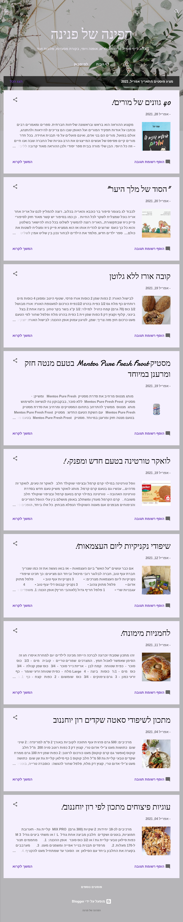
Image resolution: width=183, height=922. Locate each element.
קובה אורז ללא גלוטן (140, 276)
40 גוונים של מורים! (140, 102)
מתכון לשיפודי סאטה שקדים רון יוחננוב (112, 720)
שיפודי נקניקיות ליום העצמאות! (122, 546)
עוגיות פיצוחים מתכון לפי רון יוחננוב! (115, 807)
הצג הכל (16, 81)
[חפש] (176, 12)
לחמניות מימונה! (145, 633)
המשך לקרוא (22, 162)
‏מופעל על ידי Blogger (89, 901)
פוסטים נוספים (91, 887)
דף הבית (102, 64)
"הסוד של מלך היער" (138, 189)
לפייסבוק (81, 64)
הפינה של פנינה (92, 34)
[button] (15, 100)
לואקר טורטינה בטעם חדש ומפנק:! (116, 461)
